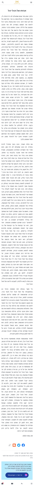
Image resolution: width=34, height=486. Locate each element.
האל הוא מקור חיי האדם (22, 453)
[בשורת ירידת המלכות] (17, 2)
